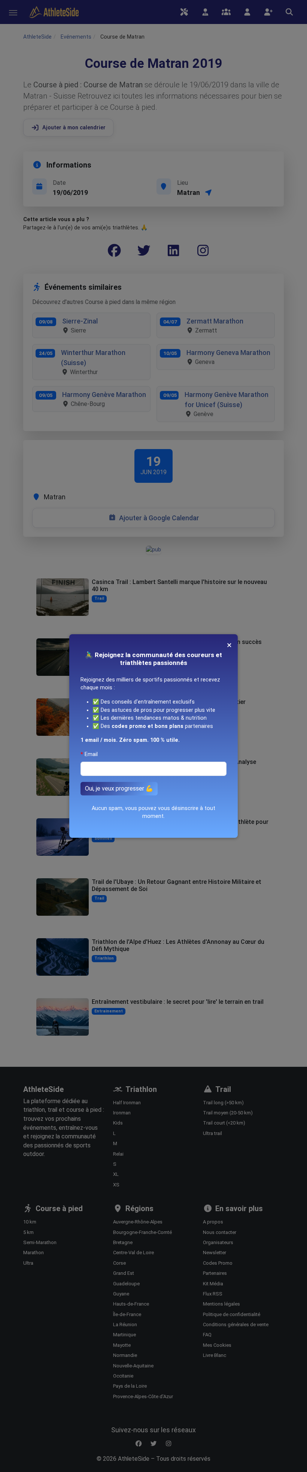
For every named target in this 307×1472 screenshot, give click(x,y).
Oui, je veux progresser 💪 (119, 788)
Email (91, 754)
